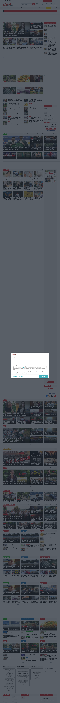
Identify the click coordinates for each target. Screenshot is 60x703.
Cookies (18, 373)
